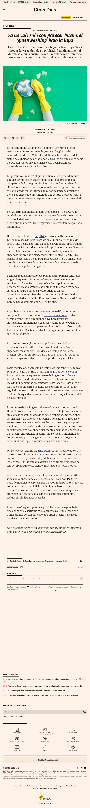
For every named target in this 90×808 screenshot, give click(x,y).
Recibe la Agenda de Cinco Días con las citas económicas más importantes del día (38, 561)
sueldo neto (73, 733)
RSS (38, 788)
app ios (45, 750)
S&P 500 (21, 2)
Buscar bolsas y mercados (14, 705)
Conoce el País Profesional (45, 760)
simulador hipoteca (45, 733)
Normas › (80, 567)
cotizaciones (17, 750)
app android (73, 750)
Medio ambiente (29, 579)
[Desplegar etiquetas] (81, 578)
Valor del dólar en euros (78, 2)
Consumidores (58, 579)
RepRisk (40, 236)
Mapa (34, 788)
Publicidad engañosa (43, 579)
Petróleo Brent (38, 2)
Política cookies (32, 786)
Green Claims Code (55, 315)
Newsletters (43, 788)
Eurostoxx (13, 717)
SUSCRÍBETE (66, 17)
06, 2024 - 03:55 (45, 132)
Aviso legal (23, 786)
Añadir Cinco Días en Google (76, 138)
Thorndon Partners (49, 450)
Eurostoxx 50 (56, 2)
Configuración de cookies (45, 786)
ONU (53, 159)
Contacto (16, 786)
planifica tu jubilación (17, 741)
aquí (55, 590)
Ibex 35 (6, 2)
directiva (78, 247)
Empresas (17, 579)
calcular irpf (17, 733)
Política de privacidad (60, 786)
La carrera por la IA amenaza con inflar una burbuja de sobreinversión (36, 691)
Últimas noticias (10, 675)
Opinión (10, 579)
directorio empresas (73, 741)
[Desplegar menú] (4, 9)
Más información (13, 590)
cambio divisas (45, 741)
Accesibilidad (71, 786)
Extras (8, 26)
